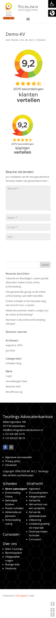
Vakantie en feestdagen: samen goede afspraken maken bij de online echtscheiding (27, 282)
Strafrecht (35, 483)
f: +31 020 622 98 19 (14, 438)
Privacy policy (12, 461)
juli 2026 (10, 350)
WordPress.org (14, 392)
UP (53, 610)
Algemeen (34, 488)
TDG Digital (21, 595)
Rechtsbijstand (13, 552)
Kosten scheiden (14, 508)
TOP (53, 604)
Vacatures (10, 568)
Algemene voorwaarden (18, 457)
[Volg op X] (11, 447)
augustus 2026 (14, 345)
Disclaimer (11, 465)
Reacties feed (13, 386)
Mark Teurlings (14, 549)
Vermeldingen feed (16, 381)
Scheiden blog (13, 363)
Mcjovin (15, 39)
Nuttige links (12, 564)
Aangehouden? (37, 496)
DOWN (53, 615)
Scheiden (10, 483)
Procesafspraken (38, 492)
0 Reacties (41, 39)
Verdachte (34, 500)
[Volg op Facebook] (5, 447)
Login (9, 376)
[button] (52, 4)
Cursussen (11, 534)
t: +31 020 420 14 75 (14, 434)
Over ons (10, 543)
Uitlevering (35, 520)
